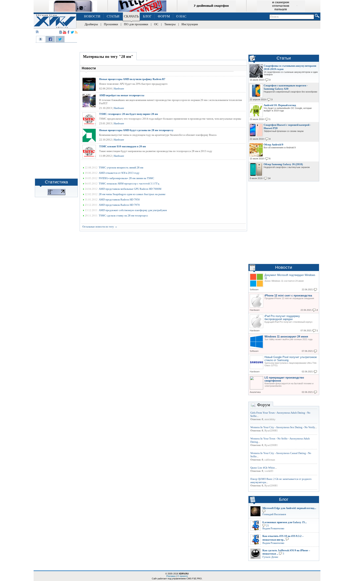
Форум (263, 404)
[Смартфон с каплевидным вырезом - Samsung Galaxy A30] (256, 96)
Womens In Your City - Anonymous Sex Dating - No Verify (282, 427)
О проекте (182, 576)
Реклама (170, 576)
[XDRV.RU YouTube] (64, 32)
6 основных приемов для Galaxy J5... (284, 522)
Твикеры (170, 24)
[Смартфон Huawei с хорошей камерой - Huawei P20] (256, 136)
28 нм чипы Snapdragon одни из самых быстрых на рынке (132, 194)
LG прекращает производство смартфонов (284, 379)
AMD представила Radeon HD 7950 (119, 199)
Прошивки (111, 24)
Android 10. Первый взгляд (280, 105)
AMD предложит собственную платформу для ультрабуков (133, 210)
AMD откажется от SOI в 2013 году (119, 172)
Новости (283, 267)
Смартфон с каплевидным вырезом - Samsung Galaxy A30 (286, 87)
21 (267, 525)
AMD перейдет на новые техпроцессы (121, 95)
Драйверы (91, 24)
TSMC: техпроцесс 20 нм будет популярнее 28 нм (128, 114)
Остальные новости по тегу (99, 226)
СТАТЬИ (113, 16)
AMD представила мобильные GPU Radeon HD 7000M (130, 188)
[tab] (40, 39)
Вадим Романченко (273, 528)
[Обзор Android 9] (256, 155)
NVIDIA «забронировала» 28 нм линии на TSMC (126, 178)
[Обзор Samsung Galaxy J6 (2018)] (256, 175)
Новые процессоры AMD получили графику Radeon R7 (132, 79)
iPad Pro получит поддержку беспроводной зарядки (282, 318)
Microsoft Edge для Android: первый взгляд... (289, 508)
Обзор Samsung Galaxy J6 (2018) (283, 164)
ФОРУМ (164, 16)
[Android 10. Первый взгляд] (256, 116)
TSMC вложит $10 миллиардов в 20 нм (122, 146)
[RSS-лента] (76, 32)
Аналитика (255, 392)
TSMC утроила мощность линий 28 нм (121, 167)
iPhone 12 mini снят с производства (288, 295)
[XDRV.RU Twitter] (72, 32)
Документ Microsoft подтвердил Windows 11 (289, 276)
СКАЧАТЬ (131, 16)
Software (254, 289)
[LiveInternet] (56, 194)
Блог (283, 499)
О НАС (181, 16)
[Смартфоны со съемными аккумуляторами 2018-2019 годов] (256, 77)
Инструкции (190, 24)
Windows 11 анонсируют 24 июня (286, 336)
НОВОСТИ (92, 16)
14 (269, 178)
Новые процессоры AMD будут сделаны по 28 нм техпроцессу (136, 130)
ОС (156, 24)
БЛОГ (147, 16)
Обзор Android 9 (273, 144)
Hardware (119, 88)
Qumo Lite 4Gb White (262, 467)
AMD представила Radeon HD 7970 (119, 204)
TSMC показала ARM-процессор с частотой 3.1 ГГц (129, 183)
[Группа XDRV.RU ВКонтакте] (60, 32)
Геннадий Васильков (274, 514)
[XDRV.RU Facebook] (68, 32)
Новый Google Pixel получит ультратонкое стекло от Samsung (290, 359)
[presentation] (40, 39)
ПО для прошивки (136, 24)
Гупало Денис (270, 556)
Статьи (284, 58)
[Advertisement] (199, 40)
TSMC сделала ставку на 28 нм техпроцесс (123, 215)
